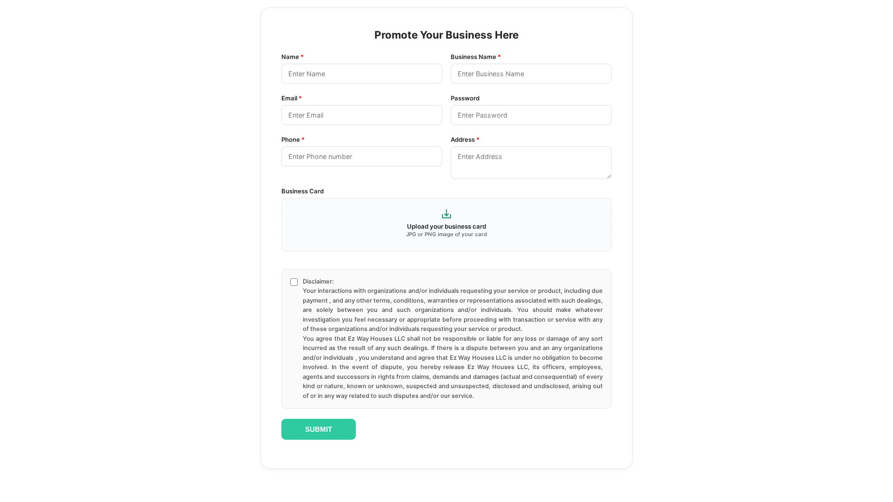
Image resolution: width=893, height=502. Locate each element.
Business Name (476, 56)
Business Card (302, 191)
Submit (318, 429)
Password (465, 98)
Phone (293, 139)
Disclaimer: (453, 338)
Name (292, 56)
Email (291, 98)
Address (465, 139)
